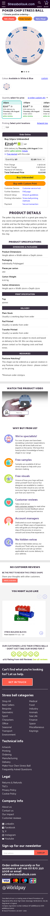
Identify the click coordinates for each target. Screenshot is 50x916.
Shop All (6, 701)
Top (7, 127)
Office (5, 723)
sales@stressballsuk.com (19, 874)
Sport (5, 716)
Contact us (7, 810)
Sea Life (33, 716)
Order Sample (25, 18)
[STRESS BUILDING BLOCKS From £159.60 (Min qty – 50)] (24, 614)
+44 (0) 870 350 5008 (23, 869)
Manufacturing (10, 758)
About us (7, 806)
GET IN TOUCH (17, 682)
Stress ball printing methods (30, 199)
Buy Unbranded (25, 177)
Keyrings (33, 730)
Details (25, 150)
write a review (10, 580)
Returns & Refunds (12, 782)
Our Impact (8, 814)
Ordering (7, 754)
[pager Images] (22, 71)
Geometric (7, 712)
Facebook (10, 827)
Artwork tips (42, 123)
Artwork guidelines (30, 194)
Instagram (10, 834)
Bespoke (6, 708)
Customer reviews (11, 818)
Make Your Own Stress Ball (16, 765)
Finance (33, 719)
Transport (7, 730)
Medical (33, 701)
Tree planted (12, 154)
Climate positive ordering (16, 14)
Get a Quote (9, 18)
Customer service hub (31, 188)
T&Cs (5, 786)
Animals (33, 712)
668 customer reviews (24, 506)
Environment (9, 734)
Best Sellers (8, 704)
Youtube (9, 838)
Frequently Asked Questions (17, 769)
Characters (7, 719)
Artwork (6, 747)
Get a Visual (40, 18)
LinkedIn (9, 823)
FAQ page (26, 191)
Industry (33, 708)
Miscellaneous (36, 727)
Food (32, 704)
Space (32, 723)
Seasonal (7, 727)
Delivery (6, 761)
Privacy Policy (9, 790)
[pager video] (28, 71)
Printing (6, 750)
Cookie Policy (9, 793)
